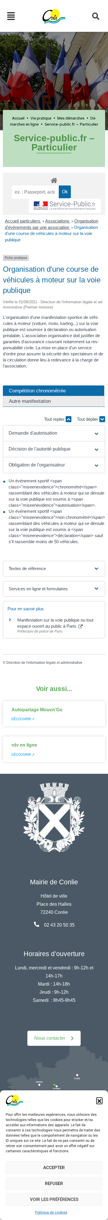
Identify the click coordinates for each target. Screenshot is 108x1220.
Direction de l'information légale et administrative (44, 663)
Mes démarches (70, 118)
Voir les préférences (54, 1199)
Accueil (18, 118)
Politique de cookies (51, 1212)
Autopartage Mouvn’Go (37, 709)
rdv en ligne (24, 745)
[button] (99, 1100)
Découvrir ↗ (23, 719)
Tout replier (55, 419)
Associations (58, 220)
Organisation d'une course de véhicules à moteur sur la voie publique (51, 233)
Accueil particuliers (23, 220)
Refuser (54, 1183)
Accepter (54, 1167)
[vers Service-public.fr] (65, 206)
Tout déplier (88, 419)
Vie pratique (41, 118)
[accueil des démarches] (54, 179)
